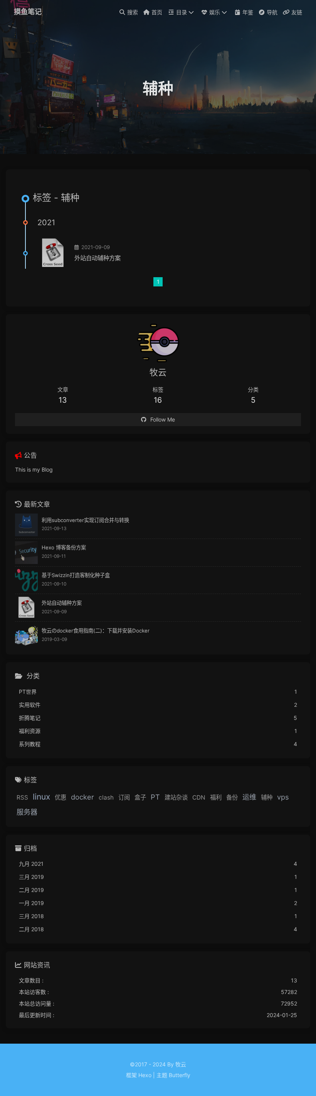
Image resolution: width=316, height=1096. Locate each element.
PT (155, 797)
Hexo (144, 1075)
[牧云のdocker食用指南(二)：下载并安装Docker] (26, 635)
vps (283, 797)
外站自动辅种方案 (97, 258)
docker (82, 797)
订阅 (124, 797)
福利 (216, 797)
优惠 (60, 797)
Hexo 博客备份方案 (64, 547)
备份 (232, 797)
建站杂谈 (176, 797)
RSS (22, 797)
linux (41, 797)
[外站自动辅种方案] (52, 253)
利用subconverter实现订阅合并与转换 (85, 520)
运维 (249, 797)
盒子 (140, 797)
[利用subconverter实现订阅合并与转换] (26, 525)
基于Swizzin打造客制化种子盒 (76, 575)
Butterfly (179, 1075)
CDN (198, 797)
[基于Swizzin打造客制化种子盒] (26, 580)
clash (106, 797)
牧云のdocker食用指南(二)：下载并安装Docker (96, 630)
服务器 (27, 812)
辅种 (266, 797)
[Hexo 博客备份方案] (26, 552)
